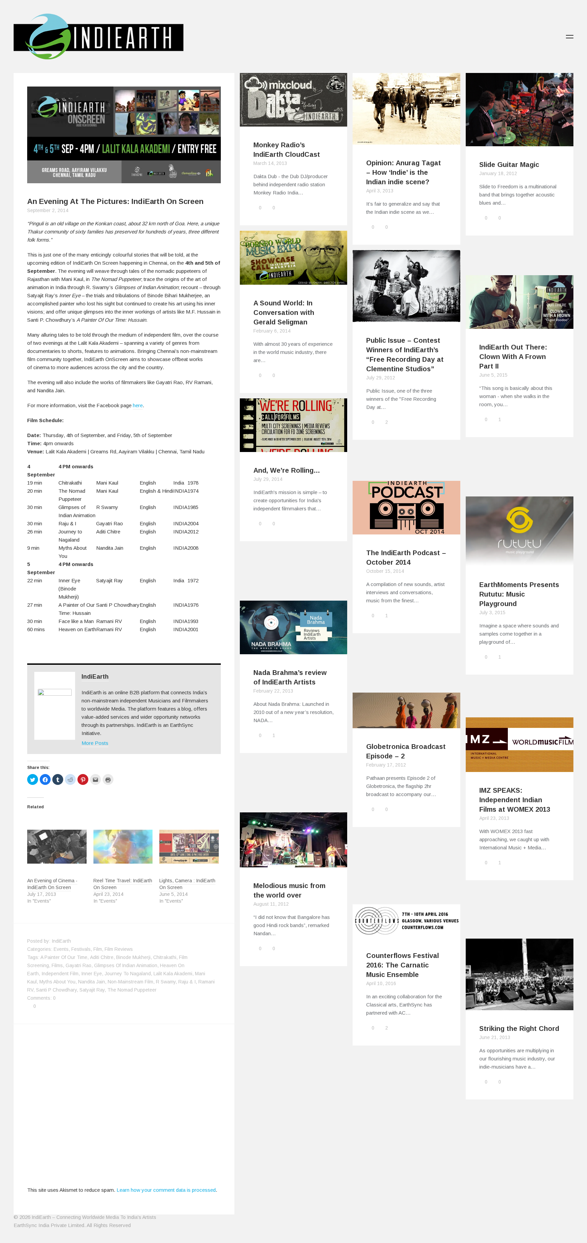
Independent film (59, 973)
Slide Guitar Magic (509, 164)
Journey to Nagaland (128, 973)
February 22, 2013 (273, 691)
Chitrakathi (164, 957)
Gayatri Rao (78, 965)
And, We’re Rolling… (286, 470)
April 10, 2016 (381, 983)
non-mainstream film (130, 981)
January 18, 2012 (498, 173)
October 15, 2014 (385, 571)
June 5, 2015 (493, 375)
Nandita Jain (91, 981)
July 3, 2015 (492, 612)
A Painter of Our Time (63, 957)
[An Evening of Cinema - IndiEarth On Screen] (57, 847)
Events (61, 949)
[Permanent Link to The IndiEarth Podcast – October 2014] (406, 530)
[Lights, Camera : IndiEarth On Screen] (189, 847)
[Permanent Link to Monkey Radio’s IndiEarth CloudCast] (294, 122)
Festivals (81, 949)
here (138, 405)
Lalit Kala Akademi (173, 973)
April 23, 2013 (494, 818)
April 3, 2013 (379, 190)
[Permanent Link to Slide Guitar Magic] (519, 142)
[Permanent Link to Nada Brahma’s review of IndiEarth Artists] (294, 650)
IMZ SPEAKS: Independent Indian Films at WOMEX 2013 (514, 800)
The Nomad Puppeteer (132, 990)
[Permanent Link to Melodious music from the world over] (294, 863)
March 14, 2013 (270, 163)
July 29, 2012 (380, 377)
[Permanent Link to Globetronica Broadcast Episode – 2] (406, 724)
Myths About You (57, 981)
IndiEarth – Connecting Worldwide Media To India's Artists (94, 1217)
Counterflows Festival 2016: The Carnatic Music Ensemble (402, 965)
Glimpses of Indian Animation (125, 965)
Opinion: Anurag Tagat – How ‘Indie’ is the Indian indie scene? (403, 172)
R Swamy (166, 981)
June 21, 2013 (494, 1037)
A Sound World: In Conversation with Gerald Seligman (283, 312)
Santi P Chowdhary (56, 990)
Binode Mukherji (133, 957)
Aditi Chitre (101, 957)
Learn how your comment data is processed (166, 1190)
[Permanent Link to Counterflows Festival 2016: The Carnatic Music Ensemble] (406, 933)
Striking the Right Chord (519, 1028)
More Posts (95, 743)
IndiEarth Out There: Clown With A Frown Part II (513, 356)
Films (57, 965)
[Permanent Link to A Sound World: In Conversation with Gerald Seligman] (294, 280)
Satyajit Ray (92, 990)
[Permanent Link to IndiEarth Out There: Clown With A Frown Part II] (519, 324)
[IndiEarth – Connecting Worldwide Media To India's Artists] (98, 55)
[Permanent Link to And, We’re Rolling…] (294, 448)
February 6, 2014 (271, 331)
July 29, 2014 (267, 479)
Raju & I (187, 981)
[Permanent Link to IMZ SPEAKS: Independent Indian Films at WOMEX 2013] (519, 768)
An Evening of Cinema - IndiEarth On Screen (52, 884)
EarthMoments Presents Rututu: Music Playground (519, 594)
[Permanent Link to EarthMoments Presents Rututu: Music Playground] (519, 562)
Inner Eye (91, 973)
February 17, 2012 (386, 765)
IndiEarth (95, 676)
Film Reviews (119, 949)
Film (97, 949)
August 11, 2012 (271, 904)
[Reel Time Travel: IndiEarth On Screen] (123, 847)
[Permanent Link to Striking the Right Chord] (519, 1006)
